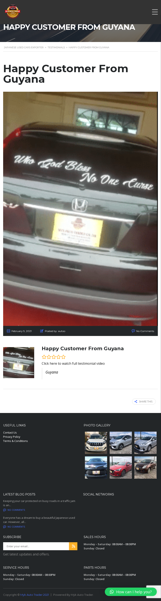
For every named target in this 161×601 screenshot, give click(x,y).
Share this (145, 401)
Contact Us (10, 432)
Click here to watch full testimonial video (73, 363)
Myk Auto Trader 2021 (34, 594)
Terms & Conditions (15, 441)
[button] (131, 592)
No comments (16, 509)
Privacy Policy (11, 437)
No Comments (145, 331)
